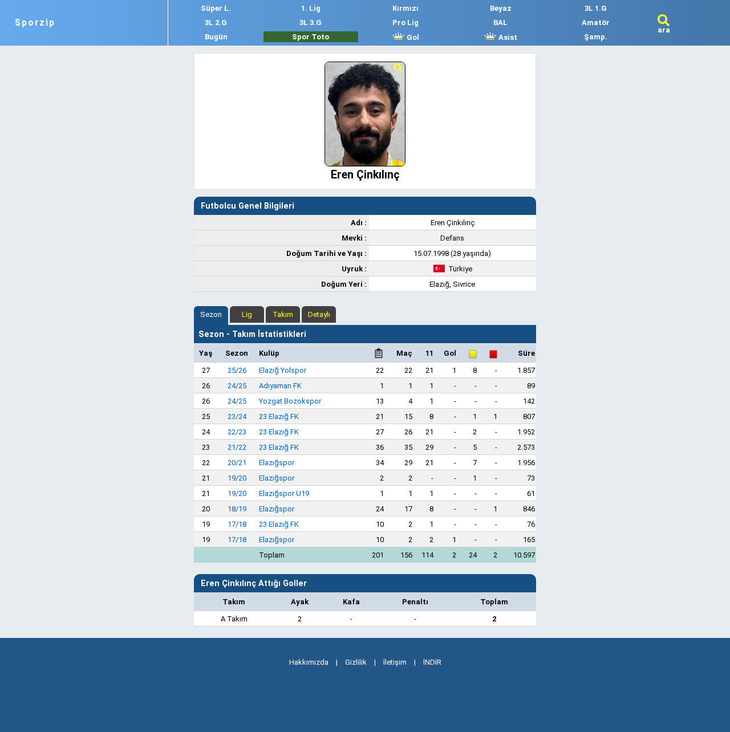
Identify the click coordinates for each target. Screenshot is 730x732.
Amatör (596, 22)
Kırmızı (405, 8)
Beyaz (501, 8)
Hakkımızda (308, 662)
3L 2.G (216, 22)
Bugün (216, 36)
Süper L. (216, 8)
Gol (412, 37)
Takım (283, 314)
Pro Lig (405, 22)
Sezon (211, 314)
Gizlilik (356, 662)
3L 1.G (596, 8)
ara (664, 30)
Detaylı (319, 314)
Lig (247, 314)
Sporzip (35, 23)
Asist (507, 37)
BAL (500, 22)
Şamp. (595, 36)
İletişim (395, 662)
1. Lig (311, 8)
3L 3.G (310, 22)
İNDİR (432, 662)
